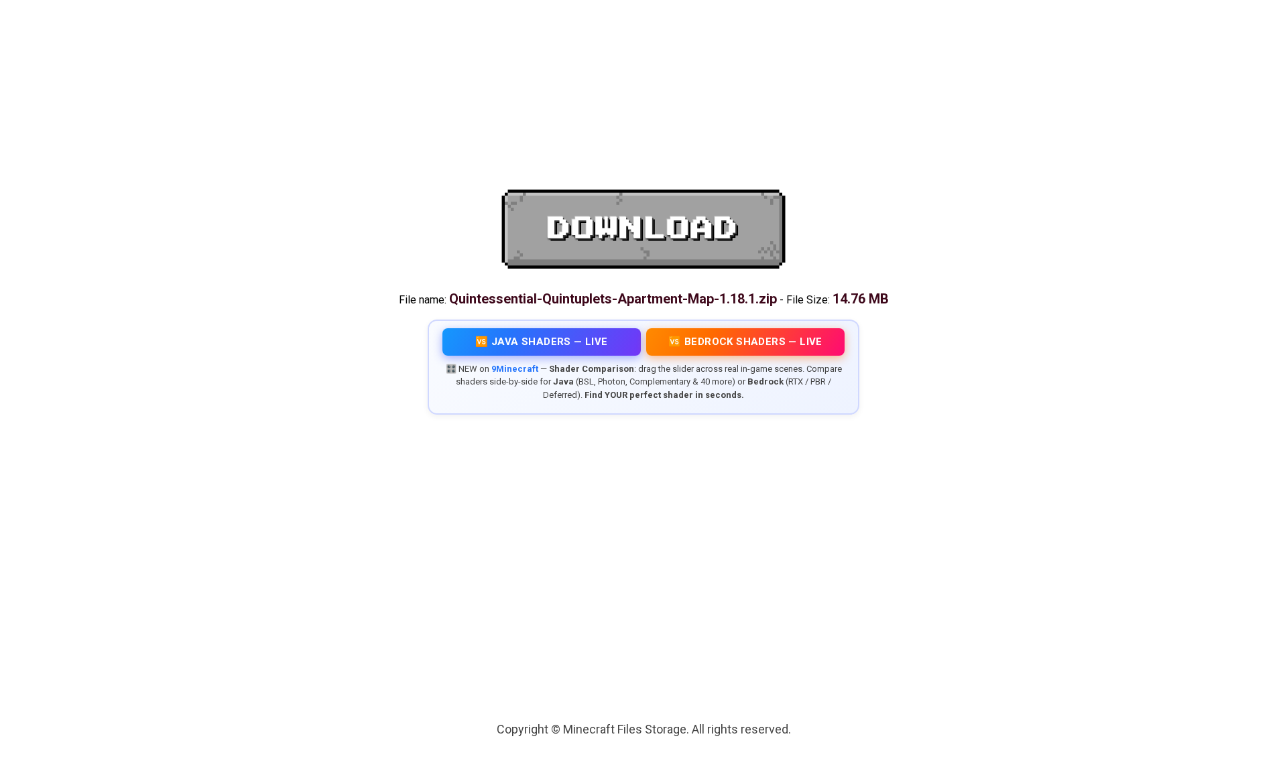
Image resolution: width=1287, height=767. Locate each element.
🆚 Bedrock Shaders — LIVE (745, 342)
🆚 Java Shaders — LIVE (541, 342)
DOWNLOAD (643, 229)
